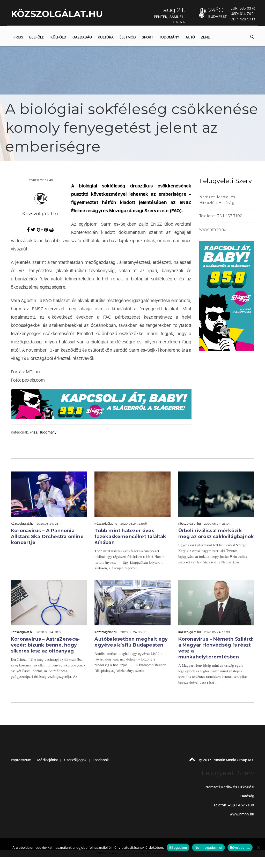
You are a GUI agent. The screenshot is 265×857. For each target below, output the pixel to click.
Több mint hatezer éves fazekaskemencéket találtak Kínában (130, 536)
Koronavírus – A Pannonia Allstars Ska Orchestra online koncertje (47, 536)
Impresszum (21, 760)
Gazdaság (82, 37)
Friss (18, 37)
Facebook (101, 760)
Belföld (37, 37)
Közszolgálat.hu (41, 214)
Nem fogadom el (208, 847)
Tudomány (169, 37)
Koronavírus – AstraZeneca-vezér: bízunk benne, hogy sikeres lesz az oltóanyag (45, 645)
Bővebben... (240, 847)
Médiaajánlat (47, 760)
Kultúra (106, 37)
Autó (190, 37)
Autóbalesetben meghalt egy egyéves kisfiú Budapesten (131, 642)
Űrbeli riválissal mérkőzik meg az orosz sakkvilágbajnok (216, 533)
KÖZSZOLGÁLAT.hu (57, 14)
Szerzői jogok (75, 760)
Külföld (58, 37)
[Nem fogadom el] (258, 847)
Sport (147, 37)
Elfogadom (178, 847)
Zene (205, 37)
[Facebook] (29, 229)
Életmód (128, 37)
